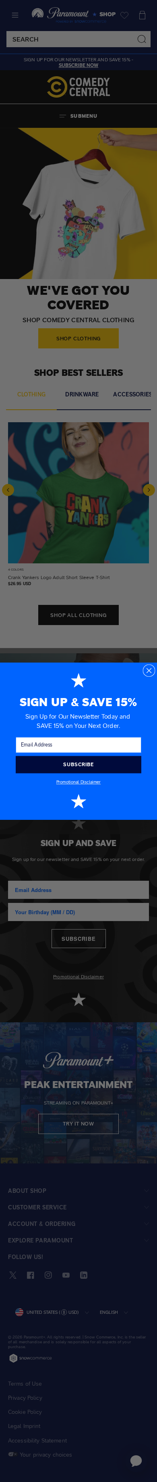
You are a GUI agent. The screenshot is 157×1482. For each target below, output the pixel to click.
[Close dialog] (148, 670)
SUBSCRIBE (78, 764)
